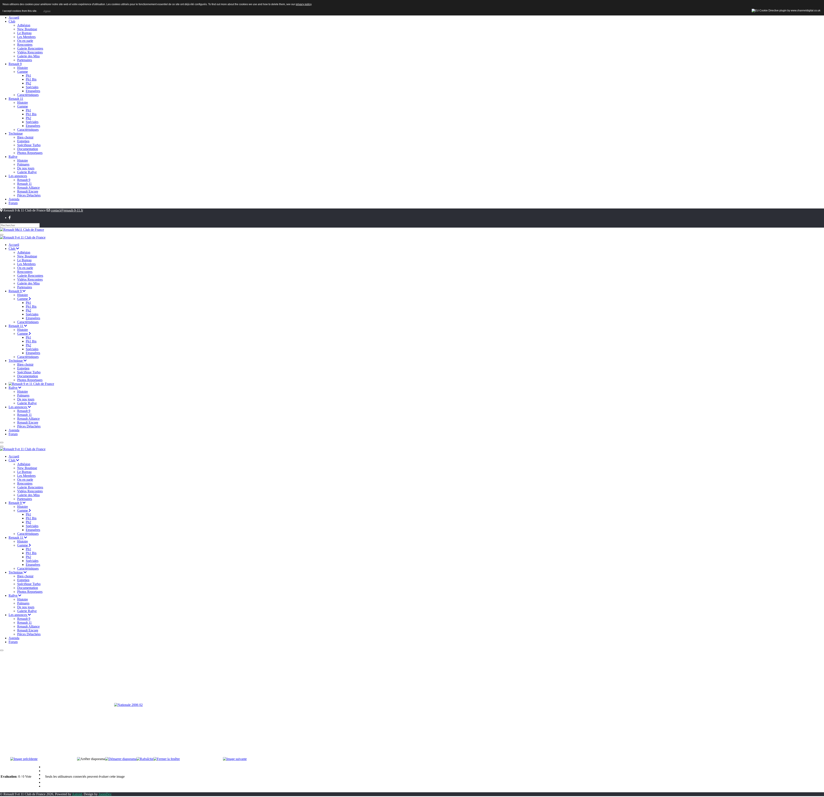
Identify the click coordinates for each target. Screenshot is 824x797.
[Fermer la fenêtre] (166, 759)
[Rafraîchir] (144, 759)
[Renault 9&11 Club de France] (22, 229)
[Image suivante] (235, 759)
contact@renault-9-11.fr (67, 210)
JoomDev (105, 794)
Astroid (77, 794)
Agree (46, 10)
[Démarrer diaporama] (120, 759)
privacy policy (303, 4)
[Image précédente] (24, 759)
